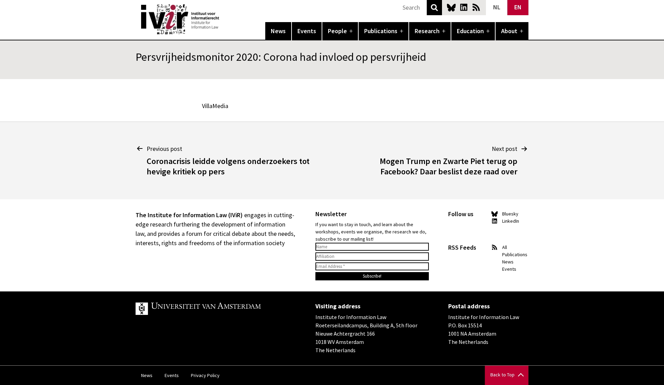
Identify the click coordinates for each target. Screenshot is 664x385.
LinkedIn (464, 7)
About (509, 31)
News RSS (476, 7)
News (278, 31)
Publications (380, 31)
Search (434, 7)
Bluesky (451, 7)
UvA (216, 308)
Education (470, 31)
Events (306, 31)
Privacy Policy (205, 375)
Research (427, 31)
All (504, 247)
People (337, 31)
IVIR (224, 19)
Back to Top (502, 375)
